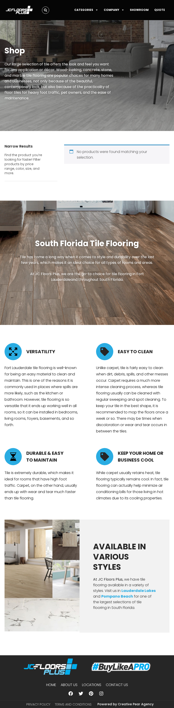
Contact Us (117, 684)
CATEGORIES (83, 10)
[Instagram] (101, 693)
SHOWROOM (139, 10)
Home (51, 684)
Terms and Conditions (73, 704)
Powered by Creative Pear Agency (125, 704)
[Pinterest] (91, 693)
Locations (91, 684)
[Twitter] (80, 693)
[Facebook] (70, 693)
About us (69, 684)
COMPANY (111, 10)
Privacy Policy (38, 704)
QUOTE (159, 10)
